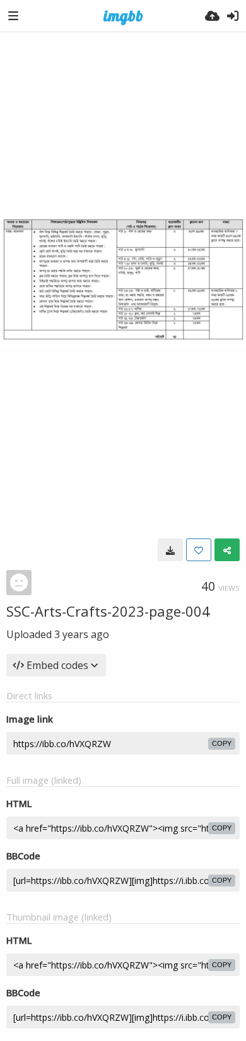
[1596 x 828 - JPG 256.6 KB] (170, 549)
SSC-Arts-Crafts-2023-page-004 (108, 611)
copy (221, 743)
